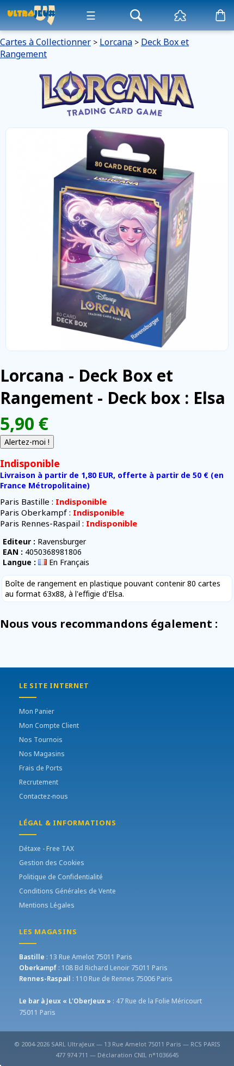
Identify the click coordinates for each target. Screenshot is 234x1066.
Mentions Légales (47, 905)
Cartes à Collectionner (45, 42)
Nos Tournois (41, 739)
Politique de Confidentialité (61, 876)
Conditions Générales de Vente (67, 891)
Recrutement (38, 782)
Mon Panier (36, 711)
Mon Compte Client (49, 725)
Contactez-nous (43, 796)
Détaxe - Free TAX (46, 848)
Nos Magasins (42, 753)
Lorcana (116, 42)
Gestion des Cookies (51, 862)
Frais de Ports (41, 768)
